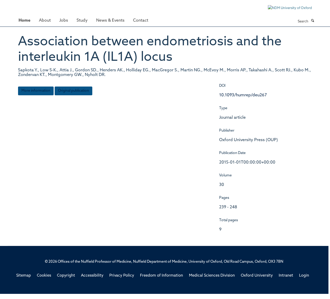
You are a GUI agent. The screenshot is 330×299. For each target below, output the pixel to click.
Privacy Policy (121, 276)
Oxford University (257, 276)
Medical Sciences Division (212, 276)
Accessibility (92, 276)
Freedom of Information (161, 276)
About (45, 21)
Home (24, 21)
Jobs (63, 21)
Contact (140, 21)
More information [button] (35, 91)
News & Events (110, 21)
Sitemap (23, 276)
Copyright (66, 276)
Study (82, 21)
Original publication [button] (73, 91)
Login (304, 276)
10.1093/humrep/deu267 (243, 95)
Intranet (286, 276)
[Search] (312, 21)
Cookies (44, 276)
